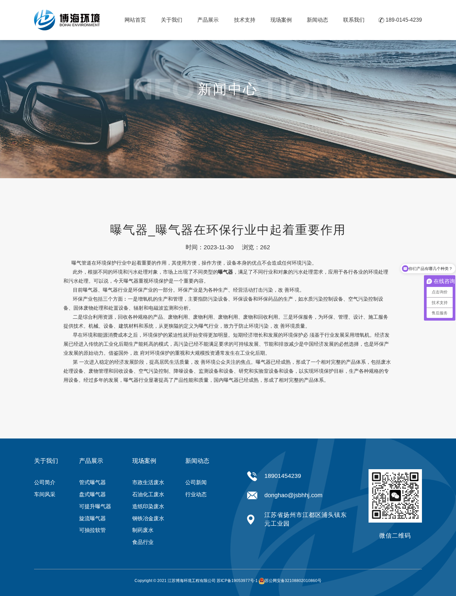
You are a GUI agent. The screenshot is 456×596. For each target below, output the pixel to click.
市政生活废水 (148, 482)
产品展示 (208, 20)
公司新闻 (196, 482)
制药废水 (143, 530)
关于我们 (171, 20)
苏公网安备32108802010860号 (293, 580)
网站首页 (135, 20)
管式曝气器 (92, 482)
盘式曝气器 (92, 494)
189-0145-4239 (404, 20)
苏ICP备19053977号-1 (237, 580)
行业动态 (196, 494)
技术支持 (244, 20)
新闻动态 (317, 20)
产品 (158, 317)
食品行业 (143, 542)
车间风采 (44, 494)
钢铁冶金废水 (148, 518)
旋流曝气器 (92, 518)
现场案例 (281, 20)
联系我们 (354, 20)
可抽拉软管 (92, 530)
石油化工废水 (148, 494)
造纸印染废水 (148, 506)
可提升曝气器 (95, 506)
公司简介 (44, 482)
